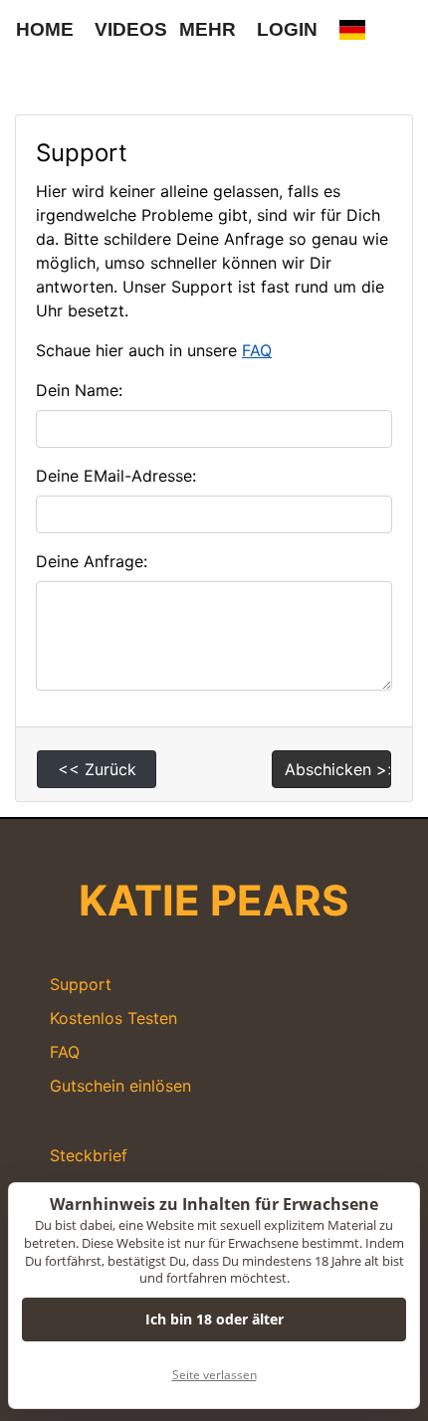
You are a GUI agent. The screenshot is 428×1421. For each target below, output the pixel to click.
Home (45, 29)
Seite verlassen (214, 1374)
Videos (131, 29)
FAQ (257, 350)
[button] (352, 30)
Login (287, 29)
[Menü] (30, 75)
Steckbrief (88, 1155)
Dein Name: (79, 390)
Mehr (207, 29)
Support (80, 984)
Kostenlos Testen (113, 1018)
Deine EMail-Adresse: (116, 476)
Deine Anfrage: (91, 561)
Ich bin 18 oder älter (214, 1319)
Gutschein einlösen (120, 1086)
